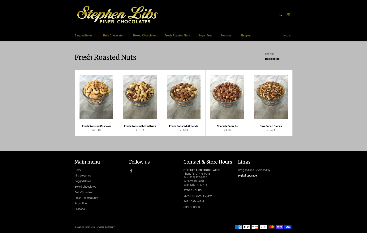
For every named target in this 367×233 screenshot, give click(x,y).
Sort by (269, 54)
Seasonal (226, 35)
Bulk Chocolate (113, 35)
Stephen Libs (88, 227)
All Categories (83, 175)
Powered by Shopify (105, 227)
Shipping (246, 35)
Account (287, 35)
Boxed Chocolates (144, 35)
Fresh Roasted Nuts (177, 35)
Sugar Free (205, 35)
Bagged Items (84, 35)
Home (78, 170)
